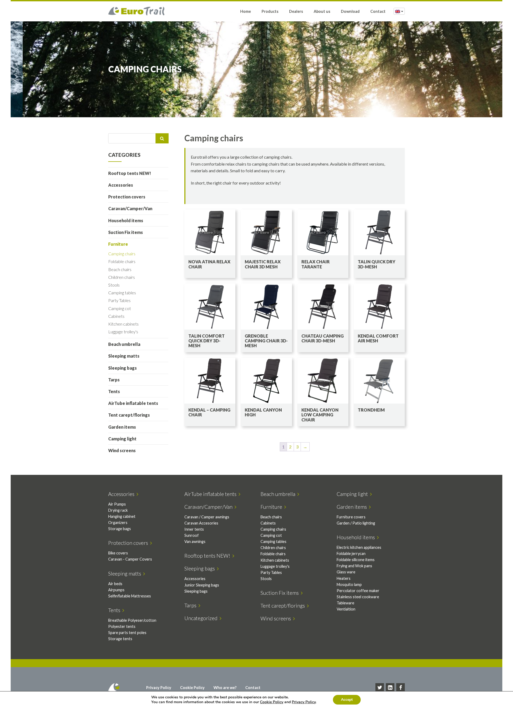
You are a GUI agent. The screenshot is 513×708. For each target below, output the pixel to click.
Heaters (344, 578)
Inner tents (194, 529)
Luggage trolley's (123, 331)
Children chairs (121, 277)
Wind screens (122, 450)
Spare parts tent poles (127, 632)
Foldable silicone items (356, 559)
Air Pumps (117, 504)
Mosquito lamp (349, 584)
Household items (125, 220)
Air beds (115, 583)
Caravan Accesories (201, 523)
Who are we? (224, 687)
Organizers (117, 522)
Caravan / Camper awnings (206, 517)
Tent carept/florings (129, 414)
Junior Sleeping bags (201, 585)
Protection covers (126, 196)
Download (350, 11)
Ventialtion (346, 609)
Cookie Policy (192, 687)
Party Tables (119, 300)
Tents (114, 391)
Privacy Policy (158, 687)
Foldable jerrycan (351, 553)
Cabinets (116, 316)
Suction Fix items (125, 232)
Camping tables (122, 292)
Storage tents (120, 638)
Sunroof (191, 535)
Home (245, 11)
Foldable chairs (121, 261)
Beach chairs (119, 269)
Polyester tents (121, 626)
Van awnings (194, 541)
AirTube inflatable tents (133, 403)
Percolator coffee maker (358, 590)
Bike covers (118, 553)
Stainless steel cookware (358, 596)
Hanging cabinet (121, 516)
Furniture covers (351, 517)
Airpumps (116, 590)
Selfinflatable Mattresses (129, 596)
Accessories (120, 184)
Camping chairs (121, 253)
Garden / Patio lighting (356, 523)
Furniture (118, 244)
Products (270, 11)
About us (322, 11)
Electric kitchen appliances (359, 547)
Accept (347, 699)
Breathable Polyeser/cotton (132, 620)
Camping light (122, 438)
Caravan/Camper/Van (130, 208)
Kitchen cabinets (123, 323)
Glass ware (346, 572)
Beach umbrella (124, 344)
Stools (114, 284)
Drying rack (118, 510)
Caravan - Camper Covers (130, 559)
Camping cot (119, 308)
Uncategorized (202, 618)
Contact (378, 11)
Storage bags (119, 528)
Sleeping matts (123, 355)
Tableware (345, 603)
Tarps (114, 379)
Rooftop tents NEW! (129, 173)
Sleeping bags (122, 367)
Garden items (122, 426)
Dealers (296, 11)
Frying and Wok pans (354, 566)
